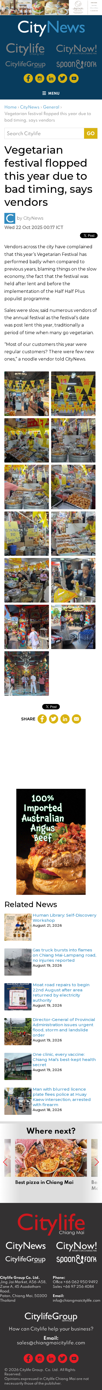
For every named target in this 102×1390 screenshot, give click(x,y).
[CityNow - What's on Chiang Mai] (76, 1246)
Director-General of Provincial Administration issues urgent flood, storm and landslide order (64, 1027)
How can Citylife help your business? (51, 1329)
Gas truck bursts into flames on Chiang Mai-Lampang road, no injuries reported (64, 955)
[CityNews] (51, 29)
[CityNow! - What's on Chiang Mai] (76, 49)
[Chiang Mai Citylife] (25, 49)
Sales (73, 1286)
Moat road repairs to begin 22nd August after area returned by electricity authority (61, 992)
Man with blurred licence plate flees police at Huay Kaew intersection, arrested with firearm (62, 1097)
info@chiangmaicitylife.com (76, 1300)
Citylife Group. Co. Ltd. (39, 1369)
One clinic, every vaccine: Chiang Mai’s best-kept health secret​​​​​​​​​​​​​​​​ (64, 1059)
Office (75, 1281)
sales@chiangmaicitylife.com (51, 1340)
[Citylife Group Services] (25, 64)
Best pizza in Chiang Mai (51, 1168)
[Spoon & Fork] (76, 64)
